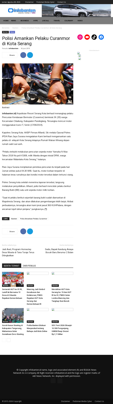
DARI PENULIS (29, 266)
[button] (107, 20)
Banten (15, 28)
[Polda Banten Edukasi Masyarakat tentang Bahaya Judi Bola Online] (37, 315)
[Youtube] (109, 2)
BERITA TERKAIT (11, 266)
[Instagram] (104, 2)
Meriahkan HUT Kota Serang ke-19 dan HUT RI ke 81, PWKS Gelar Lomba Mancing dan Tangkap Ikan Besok (61, 295)
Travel (57, 20)
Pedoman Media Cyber (45, 2)
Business (25, 20)
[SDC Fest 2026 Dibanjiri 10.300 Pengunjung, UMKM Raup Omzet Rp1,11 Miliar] (62, 315)
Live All (45, 20)
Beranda (5, 28)
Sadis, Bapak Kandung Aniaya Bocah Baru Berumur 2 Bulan (59, 251)
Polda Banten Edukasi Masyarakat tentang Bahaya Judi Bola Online (37, 328)
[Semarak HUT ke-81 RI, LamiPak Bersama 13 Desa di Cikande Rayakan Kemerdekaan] (13, 279)
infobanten (13, 48)
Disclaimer (29, 2)
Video (80, 20)
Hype (35, 20)
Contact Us (61, 2)
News (13, 20)
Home (6, 20)
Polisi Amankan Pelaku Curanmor (33, 219)
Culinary (68, 20)
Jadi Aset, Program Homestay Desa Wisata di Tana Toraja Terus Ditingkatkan (18, 252)
